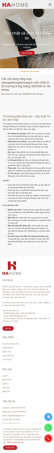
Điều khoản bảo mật (15, 442)
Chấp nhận (10, 448)
